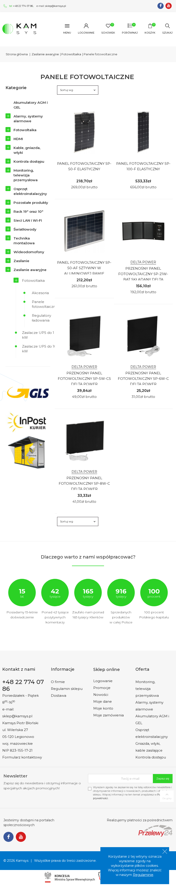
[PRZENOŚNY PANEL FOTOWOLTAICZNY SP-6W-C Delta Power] (143, 335)
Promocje (101, 688)
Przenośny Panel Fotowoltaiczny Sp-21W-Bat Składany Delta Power (143, 276)
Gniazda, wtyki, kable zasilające (148, 747)
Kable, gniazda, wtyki (27, 150)
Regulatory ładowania (41, 317)
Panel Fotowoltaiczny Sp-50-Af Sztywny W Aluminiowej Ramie (84, 268)
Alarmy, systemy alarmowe (28, 118)
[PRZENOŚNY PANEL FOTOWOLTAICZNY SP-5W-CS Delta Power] (84, 335)
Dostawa (58, 695)
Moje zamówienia (108, 715)
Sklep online (106, 669)
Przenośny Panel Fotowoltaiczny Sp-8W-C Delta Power (84, 483)
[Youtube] (168, 6)
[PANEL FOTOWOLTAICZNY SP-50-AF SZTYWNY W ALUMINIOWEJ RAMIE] (84, 231)
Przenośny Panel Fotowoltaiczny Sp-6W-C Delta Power (143, 378)
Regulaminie (143, 875)
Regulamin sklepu (66, 688)
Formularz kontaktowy (22, 757)
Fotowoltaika (25, 130)
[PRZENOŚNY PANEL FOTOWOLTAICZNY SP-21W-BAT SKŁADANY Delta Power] (143, 231)
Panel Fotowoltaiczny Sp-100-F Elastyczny (143, 166)
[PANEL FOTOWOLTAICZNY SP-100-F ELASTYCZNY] (143, 132)
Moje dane (102, 701)
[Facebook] (160, 6)
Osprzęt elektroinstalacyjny (30, 191)
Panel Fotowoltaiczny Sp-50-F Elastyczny (84, 166)
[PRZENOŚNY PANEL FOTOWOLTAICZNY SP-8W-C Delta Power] (84, 440)
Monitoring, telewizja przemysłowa (26, 175)
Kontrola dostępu (29, 161)
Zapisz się (162, 778)
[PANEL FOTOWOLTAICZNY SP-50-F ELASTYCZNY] (84, 132)
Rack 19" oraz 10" (28, 211)
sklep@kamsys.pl (55, 6)
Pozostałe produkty (31, 202)
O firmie (58, 682)
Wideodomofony (29, 252)
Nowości (100, 694)
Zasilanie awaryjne (30, 270)
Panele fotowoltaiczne (45, 304)
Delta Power (143, 262)
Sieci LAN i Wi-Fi (28, 220)
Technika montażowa (24, 240)
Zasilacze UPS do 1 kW (38, 335)
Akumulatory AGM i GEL (31, 104)
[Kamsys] (19, 29)
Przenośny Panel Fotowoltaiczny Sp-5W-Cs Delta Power (84, 378)
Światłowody (25, 229)
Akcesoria (40, 293)
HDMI (18, 139)
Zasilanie (21, 261)
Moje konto (103, 708)
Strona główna (17, 54)
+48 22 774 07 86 (23, 6)
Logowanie (103, 681)
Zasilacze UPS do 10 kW (39, 348)
